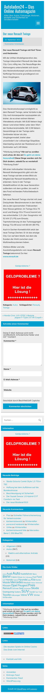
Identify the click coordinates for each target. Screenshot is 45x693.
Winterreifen (31, 521)
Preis (31, 585)
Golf (4, 580)
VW (30, 594)
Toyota (7, 594)
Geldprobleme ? (22, 266)
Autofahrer (26, 573)
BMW (7, 576)
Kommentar (10, 341)
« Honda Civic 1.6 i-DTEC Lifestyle (18, 315)
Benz (35, 574)
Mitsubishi (27, 583)
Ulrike (9, 527)
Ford (39, 576)
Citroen (20, 577)
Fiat (34, 577)
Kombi (38, 580)
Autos (15, 305)
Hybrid (15, 580)
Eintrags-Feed (13, 675)
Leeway (33, 689)
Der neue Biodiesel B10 (17, 502)
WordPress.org (13, 681)
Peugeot (23, 585)
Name (7, 369)
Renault (36, 305)
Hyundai (22, 579)
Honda (9, 579)
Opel (14, 585)
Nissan (6, 585)
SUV (25, 591)
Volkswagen (15, 595)
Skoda (35, 588)
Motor (33, 583)
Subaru (17, 592)
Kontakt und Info (14, 659)
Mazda (6, 582)
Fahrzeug (29, 577)
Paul (8, 515)
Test (36, 592)
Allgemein (11, 546)
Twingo (6, 307)
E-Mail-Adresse (12, 379)
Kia (33, 579)
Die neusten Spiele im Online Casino (20, 646)
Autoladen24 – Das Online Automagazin (19, 8)
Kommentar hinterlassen (14, 44)
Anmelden (11, 672)
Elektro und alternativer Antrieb (23, 553)
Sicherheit (27, 588)
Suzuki (32, 592)
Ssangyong (8, 591)
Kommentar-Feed (14, 678)
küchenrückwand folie (16, 530)
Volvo (24, 594)
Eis (24, 577)
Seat (21, 588)
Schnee (15, 588)
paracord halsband (15, 524)
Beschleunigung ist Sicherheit (20, 493)
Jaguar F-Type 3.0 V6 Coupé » (28, 317)
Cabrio (14, 577)
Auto (16, 573)
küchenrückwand (14, 521)
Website (8, 390)
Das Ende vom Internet (14, 649)
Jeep (29, 580)
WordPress (21, 689)
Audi (9, 573)
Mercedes (16, 582)
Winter (37, 595)
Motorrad (10, 560)
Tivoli (40, 592)
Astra (4, 574)
